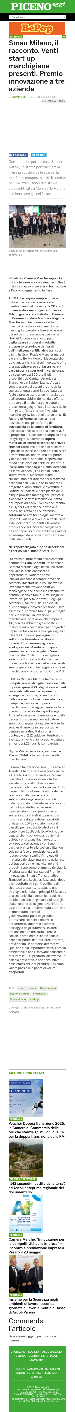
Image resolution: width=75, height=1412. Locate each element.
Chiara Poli (19, 97)
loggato (31, 1336)
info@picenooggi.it (48, 1392)
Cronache (18, 1351)
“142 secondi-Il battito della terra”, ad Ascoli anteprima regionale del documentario (37, 1188)
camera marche (27, 988)
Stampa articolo (54, 101)
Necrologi (50, 1373)
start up (34, 999)
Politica (20, 1355)
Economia (16, 37)
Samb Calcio (35, 1369)
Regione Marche (19, 993)
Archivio (36, 1377)
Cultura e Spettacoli (23, 1179)
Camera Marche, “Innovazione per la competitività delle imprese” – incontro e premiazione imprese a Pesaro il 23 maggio (36, 1246)
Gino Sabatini (48, 988)
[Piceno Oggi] (38, 10)
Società (33, 1351)
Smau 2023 (40, 993)
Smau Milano (18, 999)
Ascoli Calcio (52, 1351)
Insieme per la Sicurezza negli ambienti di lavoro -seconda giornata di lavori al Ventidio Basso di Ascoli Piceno (37, 1306)
